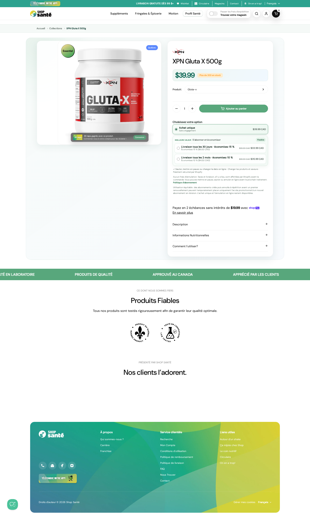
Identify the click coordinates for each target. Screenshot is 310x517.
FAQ (162, 468)
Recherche (166, 439)
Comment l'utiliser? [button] (185, 246)
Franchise (105, 451)
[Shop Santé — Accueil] (51, 434)
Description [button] (180, 224)
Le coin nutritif (228, 451)
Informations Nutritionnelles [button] (191, 235)
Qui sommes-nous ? (112, 439)
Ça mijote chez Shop (232, 445)
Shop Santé (72, 502)
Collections (55, 28)
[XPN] (220, 51)
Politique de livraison (172, 463)
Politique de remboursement (176, 457)
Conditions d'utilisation (173, 451)
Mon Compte (167, 445)
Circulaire (225, 457)
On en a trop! (227, 463)
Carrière (105, 445)
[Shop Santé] (40, 13)
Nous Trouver (167, 474)
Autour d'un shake (230, 439)
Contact (165, 480)
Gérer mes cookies (244, 502)
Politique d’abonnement (185, 182)
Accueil (41, 28)
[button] (229, 13)
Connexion (139, 137)
